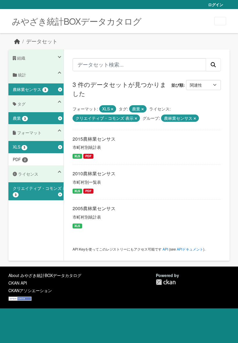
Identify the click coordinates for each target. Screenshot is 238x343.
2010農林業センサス (94, 173)
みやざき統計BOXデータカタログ (76, 21)
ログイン (215, 4)
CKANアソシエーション (30, 290)
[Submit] (213, 64)
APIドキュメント (190, 248)
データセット (41, 41)
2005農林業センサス (94, 208)
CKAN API (17, 283)
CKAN (166, 282)
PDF (88, 156)
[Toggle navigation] (220, 21)
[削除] (112, 109)
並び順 (177, 85)
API (165, 248)
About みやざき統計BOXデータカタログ (44, 275)
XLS (77, 156)
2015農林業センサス (94, 138)
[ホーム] (17, 41)
